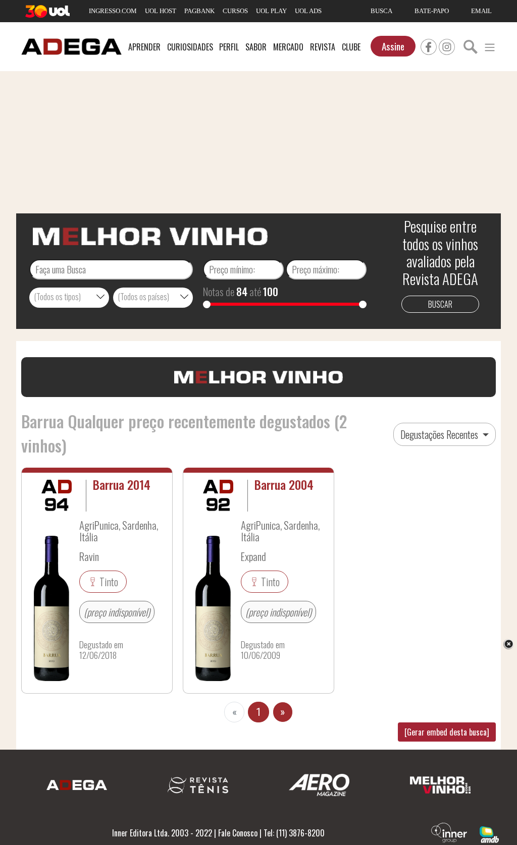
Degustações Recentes (440, 434)
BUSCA (381, 11)
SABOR (256, 47)
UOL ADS (308, 11)
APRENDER (144, 47)
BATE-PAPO (432, 11)
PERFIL (229, 47)
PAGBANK (199, 11)
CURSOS (235, 11)
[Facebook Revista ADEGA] (429, 45)
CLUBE (351, 47)
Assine (393, 46)
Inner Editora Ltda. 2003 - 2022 (162, 833)
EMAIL (481, 11)
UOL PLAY (271, 11)
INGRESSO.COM (113, 11)
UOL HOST (160, 11)
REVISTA (322, 47)
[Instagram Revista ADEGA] (447, 45)
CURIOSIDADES (190, 47)
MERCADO (288, 47)
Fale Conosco (237, 833)
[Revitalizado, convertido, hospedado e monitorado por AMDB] (489, 833)
